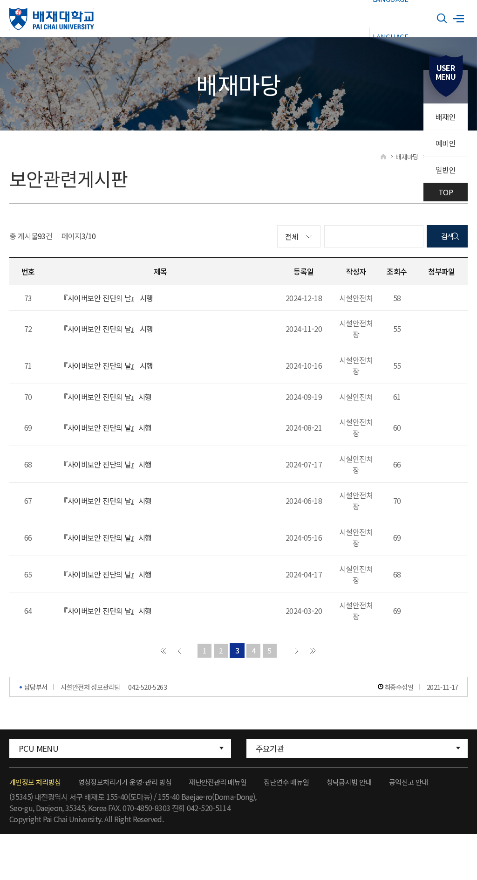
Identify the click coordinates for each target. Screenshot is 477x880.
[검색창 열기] (442, 18)
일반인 (446, 169)
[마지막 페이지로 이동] (313, 650)
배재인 (446, 116)
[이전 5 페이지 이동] (179, 650)
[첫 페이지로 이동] (163, 650)
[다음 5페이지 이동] (296, 650)
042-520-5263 (147, 687)
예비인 (446, 143)
